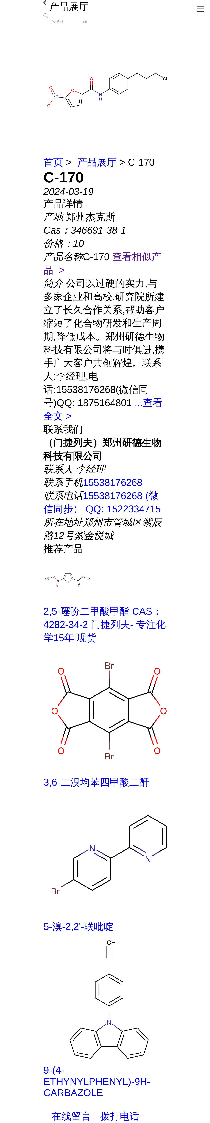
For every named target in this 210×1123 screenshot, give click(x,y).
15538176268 (112, 482)
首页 (53, 162)
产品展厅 (97, 162)
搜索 (85, 21)
